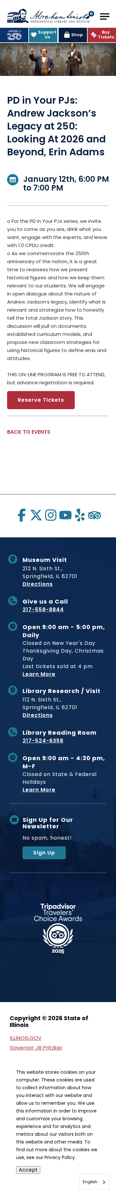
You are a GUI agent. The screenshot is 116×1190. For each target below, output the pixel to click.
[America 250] (14, 35)
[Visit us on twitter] (36, 515)
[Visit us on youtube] (65, 515)
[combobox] (94, 1182)
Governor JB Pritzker (36, 1047)
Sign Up (44, 852)
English (90, 1182)
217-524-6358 (43, 740)
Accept (28, 1170)
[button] (90, 15)
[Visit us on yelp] (79, 515)
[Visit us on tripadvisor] (94, 515)
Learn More (39, 674)
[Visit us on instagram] (50, 515)
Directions (38, 584)
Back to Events (28, 432)
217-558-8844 (43, 609)
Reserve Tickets (41, 400)
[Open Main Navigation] (105, 16)
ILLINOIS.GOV (26, 1038)
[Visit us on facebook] (21, 515)
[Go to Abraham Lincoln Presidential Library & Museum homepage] (48, 16)
